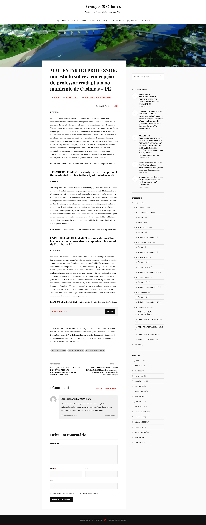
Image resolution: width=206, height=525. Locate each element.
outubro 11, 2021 (70, 415)
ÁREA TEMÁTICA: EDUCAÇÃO (150, 319)
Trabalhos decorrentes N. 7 (148, 287)
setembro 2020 (140, 422)
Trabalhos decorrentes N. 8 (148, 302)
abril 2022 (138, 371)
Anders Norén (120, 520)
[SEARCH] (161, 76)
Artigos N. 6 (142, 262)
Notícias (138, 345)
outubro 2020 (140, 417)
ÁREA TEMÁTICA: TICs (146, 340)
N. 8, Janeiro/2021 (143, 292)
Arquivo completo (59, 311)
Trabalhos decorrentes (146, 237)
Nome (53, 469)
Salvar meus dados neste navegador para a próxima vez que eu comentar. (75, 493)
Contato (83, 20)
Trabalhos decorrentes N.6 (147, 272)
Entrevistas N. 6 (144, 267)
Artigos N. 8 (142, 297)
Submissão (117, 20)
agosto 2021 (139, 396)
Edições (145, 20)
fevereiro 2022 (140, 381)
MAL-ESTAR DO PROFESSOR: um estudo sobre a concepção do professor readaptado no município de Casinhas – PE (83, 79)
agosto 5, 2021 (72, 97)
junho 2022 (139, 361)
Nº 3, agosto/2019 (143, 307)
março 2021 (139, 407)
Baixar (110, 311)
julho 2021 (138, 401)
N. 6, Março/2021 (142, 257)
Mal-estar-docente (59, 350)
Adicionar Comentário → (107, 388)
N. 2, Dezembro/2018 (144, 212)
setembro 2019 (140, 432)
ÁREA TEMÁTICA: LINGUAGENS (150, 327)
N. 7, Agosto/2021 (103, 97)
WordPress (98, 520)
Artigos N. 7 (90, 97)
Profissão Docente (76, 350)
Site (51, 481)
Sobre (73, 20)
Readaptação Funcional (95, 350)
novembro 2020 (140, 412)
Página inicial (61, 20)
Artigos (140, 217)
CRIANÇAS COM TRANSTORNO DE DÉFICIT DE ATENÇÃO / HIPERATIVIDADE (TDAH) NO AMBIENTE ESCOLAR (65, 371)
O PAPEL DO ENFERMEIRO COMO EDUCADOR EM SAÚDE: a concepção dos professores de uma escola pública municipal (102, 371)
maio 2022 (138, 366)
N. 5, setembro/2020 (143, 242)
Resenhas (141, 222)
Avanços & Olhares (103, 6)
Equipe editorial (131, 20)
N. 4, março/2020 (142, 227)
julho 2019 (138, 442)
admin (56, 97)
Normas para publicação (99, 20)
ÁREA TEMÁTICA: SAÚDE (148, 334)
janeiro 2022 (139, 386)
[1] (116, 106)
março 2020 (139, 427)
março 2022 (139, 376)
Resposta (111, 415)
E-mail (89, 469)
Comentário (56, 443)
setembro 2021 (140, 391)
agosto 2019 (139, 437)
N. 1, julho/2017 (142, 207)
